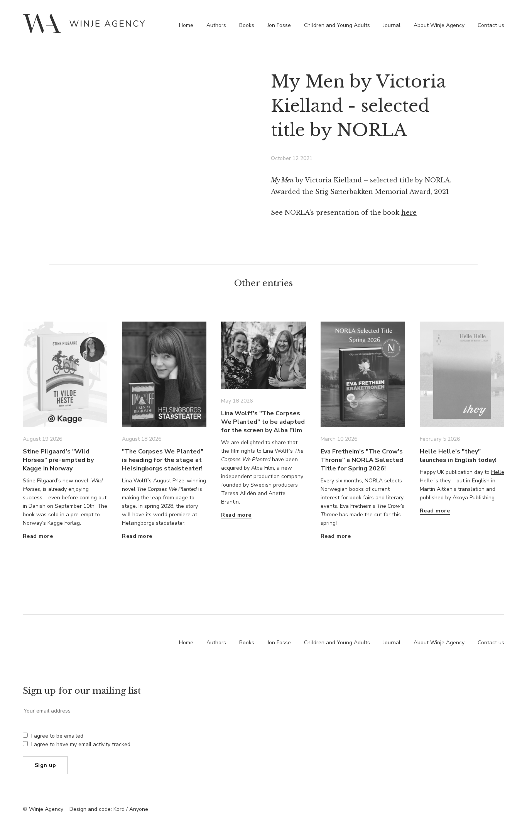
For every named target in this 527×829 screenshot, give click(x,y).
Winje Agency (84, 23)
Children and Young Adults (337, 25)
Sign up (45, 765)
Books (246, 25)
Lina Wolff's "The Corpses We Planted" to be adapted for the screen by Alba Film (263, 422)
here (409, 212)
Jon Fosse (279, 25)
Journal (391, 25)
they (445, 480)
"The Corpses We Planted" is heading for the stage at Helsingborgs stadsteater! (162, 460)
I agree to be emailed (57, 736)
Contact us (491, 25)
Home (186, 25)
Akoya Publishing (474, 497)
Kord (119, 809)
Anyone (138, 809)
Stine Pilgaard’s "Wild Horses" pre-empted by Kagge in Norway (58, 460)
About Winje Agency (439, 25)
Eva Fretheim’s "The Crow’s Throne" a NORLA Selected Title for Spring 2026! (362, 460)
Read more (38, 536)
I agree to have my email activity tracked (80, 744)
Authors (216, 25)
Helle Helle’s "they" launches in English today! (458, 455)
